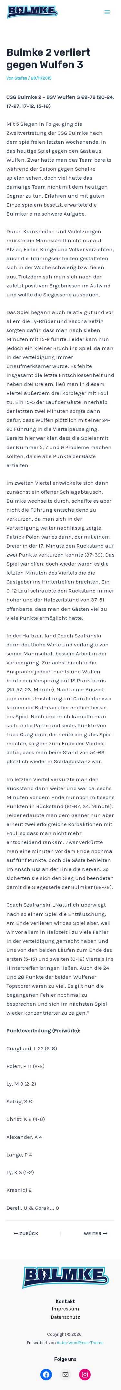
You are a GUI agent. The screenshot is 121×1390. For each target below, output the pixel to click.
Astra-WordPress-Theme (80, 1342)
